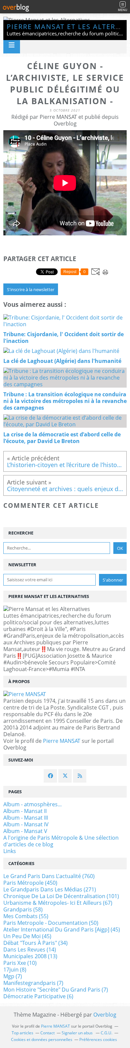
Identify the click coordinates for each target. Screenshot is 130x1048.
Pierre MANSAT (61, 741)
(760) (49, 876)
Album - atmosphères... (32, 804)
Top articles (22, 1033)
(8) (14, 969)
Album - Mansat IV (26, 824)
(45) (61, 929)
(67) (57, 902)
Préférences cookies (98, 1039)
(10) (20, 963)
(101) (61, 896)
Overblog (104, 1014)
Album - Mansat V (25, 831)
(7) (12, 976)
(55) (25, 916)
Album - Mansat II (25, 811)
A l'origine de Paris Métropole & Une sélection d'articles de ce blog (61, 841)
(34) (35, 943)
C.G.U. (106, 1033)
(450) (30, 882)
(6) (38, 996)
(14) (29, 949)
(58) (23, 909)
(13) (30, 956)
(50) (50, 922)
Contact (47, 1033)
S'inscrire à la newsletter (30, 289)
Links (9, 851)
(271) (49, 889)
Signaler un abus (78, 1033)
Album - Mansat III (25, 817)
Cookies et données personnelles (41, 1039)
